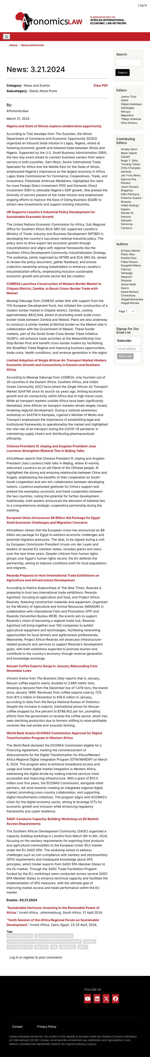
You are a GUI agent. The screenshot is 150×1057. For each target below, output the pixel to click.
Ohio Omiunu (129, 123)
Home (13, 45)
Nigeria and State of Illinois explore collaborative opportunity (54, 126)
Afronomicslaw (18, 111)
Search (122, 72)
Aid (54, 946)
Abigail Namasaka (132, 299)
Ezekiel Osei (128, 258)
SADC (82, 946)
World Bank (67, 946)
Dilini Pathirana (130, 194)
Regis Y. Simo (129, 160)
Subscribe (124, 340)
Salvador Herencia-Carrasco (127, 224)
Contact (17, 1026)
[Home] (73, 21)
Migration (41, 946)
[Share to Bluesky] (100, 57)
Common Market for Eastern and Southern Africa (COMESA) (44, 941)
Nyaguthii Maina (131, 265)
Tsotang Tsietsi (130, 164)
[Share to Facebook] (80, 57)
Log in (142, 5)
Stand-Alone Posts (43, 91)
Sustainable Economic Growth (54, 935)
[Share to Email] (105, 57)
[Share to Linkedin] (95, 57)
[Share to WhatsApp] (90, 57)
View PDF (100, 85)
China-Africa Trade (19, 946)
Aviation (89, 941)
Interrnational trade (19, 935)
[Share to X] (85, 57)
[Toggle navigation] (6, 37)
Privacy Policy (46, 1026)
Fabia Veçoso (129, 261)
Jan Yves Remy (130, 175)
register (28, 957)
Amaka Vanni (129, 149)
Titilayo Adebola (131, 119)
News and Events (32, 45)
